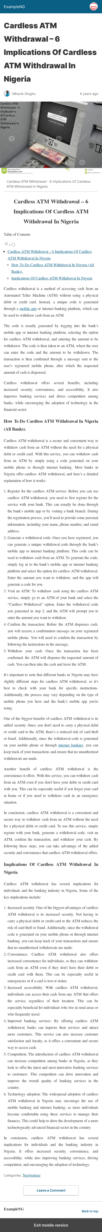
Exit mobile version (51, 1225)
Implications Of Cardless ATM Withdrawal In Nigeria (51, 277)
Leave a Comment (51, 1190)
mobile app (28, 308)
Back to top (90, 1211)
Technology (32, 1175)
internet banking (70, 744)
